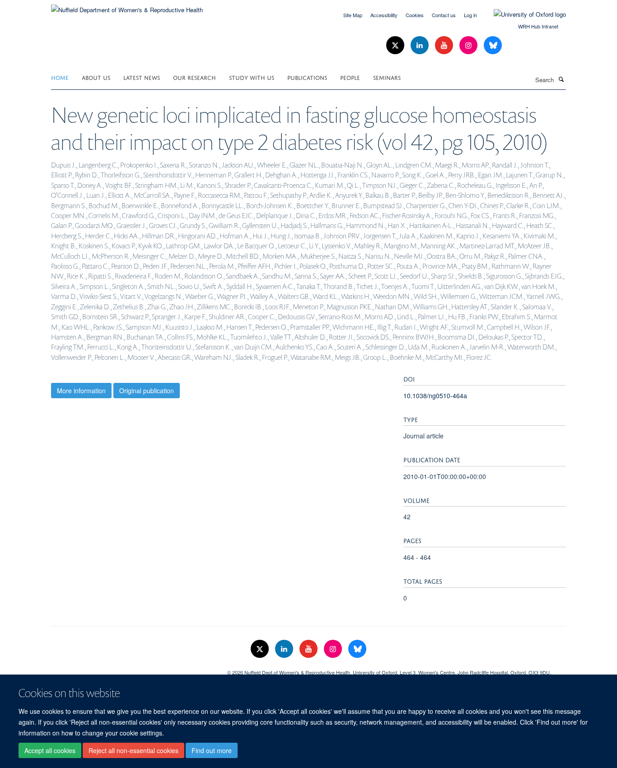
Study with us (251, 77)
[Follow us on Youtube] (445, 45)
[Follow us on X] (396, 45)
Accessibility (383, 15)
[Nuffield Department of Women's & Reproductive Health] (127, 6)
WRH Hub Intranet (538, 26)
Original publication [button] (146, 390)
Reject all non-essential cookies (133, 750)
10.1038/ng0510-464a (435, 395)
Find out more (212, 750)
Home (60, 77)
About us (96, 77)
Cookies (415, 15)
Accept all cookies (49, 750)
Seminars (387, 77)
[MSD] (132, 669)
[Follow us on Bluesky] (493, 45)
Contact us (444, 15)
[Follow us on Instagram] (469, 45)
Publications (307, 77)
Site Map (352, 15)
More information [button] (81, 390)
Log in (470, 15)
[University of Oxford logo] (523, 14)
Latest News (141, 77)
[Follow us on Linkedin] (420, 45)
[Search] (561, 79)
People (350, 77)
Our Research (194, 77)
